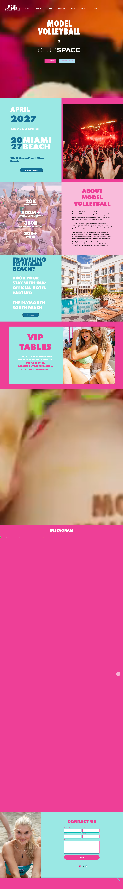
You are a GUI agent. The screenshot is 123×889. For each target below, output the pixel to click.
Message (66, 839)
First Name (66, 827)
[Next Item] (118, 674)
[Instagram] (80, 866)
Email (84, 833)
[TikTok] (83, 866)
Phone (65, 833)
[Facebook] (86, 866)
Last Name (85, 827)
